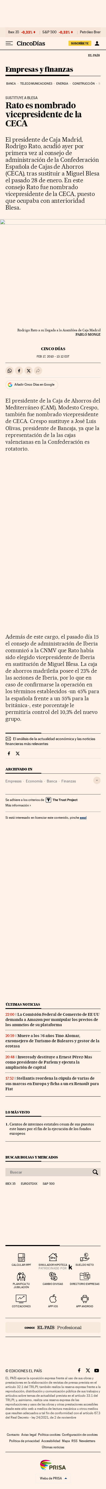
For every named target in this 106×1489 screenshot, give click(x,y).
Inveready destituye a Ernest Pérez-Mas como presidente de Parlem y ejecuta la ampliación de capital (48, 1062)
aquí (83, 817)
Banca (11, 83)
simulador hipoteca (53, 1264)
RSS (74, 1441)
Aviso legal (28, 1434)
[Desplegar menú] (9, 43)
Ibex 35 (13, 32)
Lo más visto (17, 1112)
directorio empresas (84, 1283)
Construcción (84, 83)
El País (94, 55)
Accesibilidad (50, 1441)
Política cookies (49, 1434)
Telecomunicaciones (36, 83)
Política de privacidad (24, 1441)
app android (84, 1306)
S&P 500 (49, 32)
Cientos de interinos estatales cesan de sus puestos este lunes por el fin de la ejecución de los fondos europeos (52, 1129)
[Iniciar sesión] (97, 43)
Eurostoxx (29, 1184)
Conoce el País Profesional (53, 1327)
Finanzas (68, 781)
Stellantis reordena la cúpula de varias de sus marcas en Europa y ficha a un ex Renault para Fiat (52, 1083)
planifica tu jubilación (21, 1285)
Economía (34, 781)
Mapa (66, 1441)
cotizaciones (21, 1306)
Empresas (13, 781)
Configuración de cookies (80, 1434)
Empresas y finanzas (39, 69)
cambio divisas (53, 1283)
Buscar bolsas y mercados (31, 1157)
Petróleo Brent (91, 32)
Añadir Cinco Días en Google (34, 384)
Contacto (13, 1434)
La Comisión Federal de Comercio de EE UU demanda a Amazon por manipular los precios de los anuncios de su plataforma (52, 1019)
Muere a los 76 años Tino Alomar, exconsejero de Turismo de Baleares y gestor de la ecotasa (52, 1041)
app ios (53, 1306)
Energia (62, 83)
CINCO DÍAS (53, 348)
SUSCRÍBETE (80, 43)
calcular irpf (21, 1264)
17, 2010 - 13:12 (53, 356)
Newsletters (87, 1441)
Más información (17, 805)
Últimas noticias (23, 1004)
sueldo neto (85, 1264)
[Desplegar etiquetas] (97, 780)
